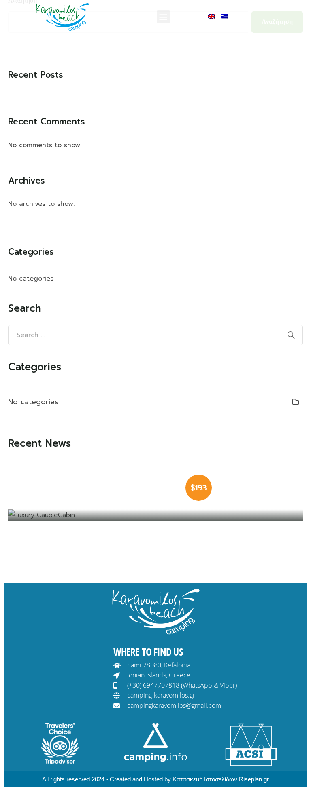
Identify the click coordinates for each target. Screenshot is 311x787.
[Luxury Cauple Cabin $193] (155, 515)
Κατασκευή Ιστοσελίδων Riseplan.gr (221, 779)
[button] (163, 16)
